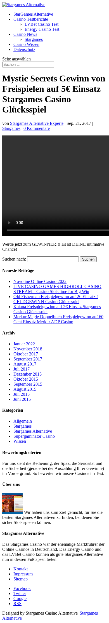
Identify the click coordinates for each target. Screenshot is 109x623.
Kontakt (20, 568)
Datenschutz (24, 49)
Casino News (25, 34)
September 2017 (27, 359)
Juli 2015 (21, 394)
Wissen (19, 441)
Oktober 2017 (25, 354)
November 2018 (27, 348)
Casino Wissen (26, 44)
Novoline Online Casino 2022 (40, 281)
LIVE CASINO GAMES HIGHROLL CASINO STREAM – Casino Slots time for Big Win (57, 289)
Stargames (34, 39)
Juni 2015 (22, 399)
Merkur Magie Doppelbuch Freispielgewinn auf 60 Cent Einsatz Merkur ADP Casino (58, 319)
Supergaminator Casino (34, 436)
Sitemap (20, 579)
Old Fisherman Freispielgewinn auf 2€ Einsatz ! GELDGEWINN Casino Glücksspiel (55, 299)
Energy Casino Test (42, 29)
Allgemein (22, 421)
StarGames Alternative (33, 14)
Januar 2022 (24, 343)
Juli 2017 (21, 369)
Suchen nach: (14, 259)
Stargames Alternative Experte (36, 123)
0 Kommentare (36, 128)
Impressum (23, 574)
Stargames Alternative (32, 431)
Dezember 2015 (27, 374)
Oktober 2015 (25, 379)
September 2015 (27, 384)
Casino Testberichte (30, 19)
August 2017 (24, 364)
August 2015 (24, 389)
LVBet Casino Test (41, 24)
